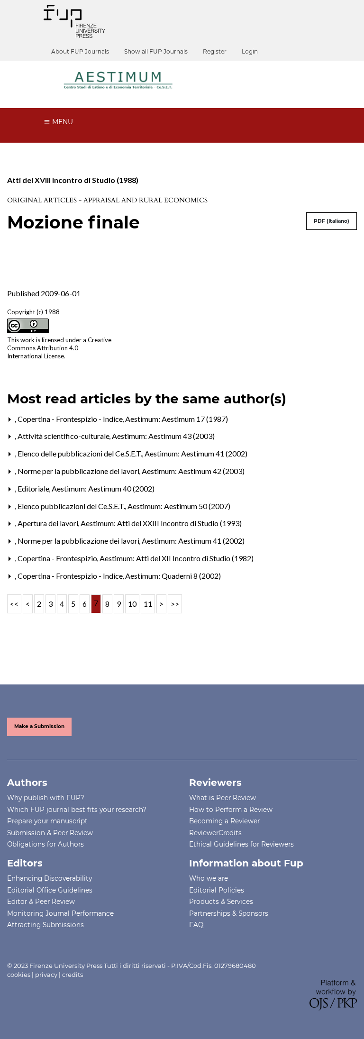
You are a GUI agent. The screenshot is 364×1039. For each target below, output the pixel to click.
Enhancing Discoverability (49, 878)
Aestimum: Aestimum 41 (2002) (196, 453)
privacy (46, 974)
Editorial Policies (216, 890)
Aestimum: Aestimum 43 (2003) (163, 435)
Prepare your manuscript (47, 821)
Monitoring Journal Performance (60, 913)
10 (132, 603)
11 (148, 603)
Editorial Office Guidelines (49, 890)
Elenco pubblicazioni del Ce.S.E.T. (72, 505)
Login (250, 51)
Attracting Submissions (45, 925)
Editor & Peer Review (41, 901)
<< (14, 603)
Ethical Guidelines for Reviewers (241, 844)
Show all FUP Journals (156, 51)
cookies (18, 974)
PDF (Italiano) (331, 221)
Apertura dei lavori (49, 523)
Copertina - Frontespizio (58, 558)
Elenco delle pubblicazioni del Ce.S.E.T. (81, 453)
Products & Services (221, 901)
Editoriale (34, 488)
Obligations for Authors (45, 844)
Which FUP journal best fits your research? (76, 809)
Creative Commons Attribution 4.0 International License (59, 348)
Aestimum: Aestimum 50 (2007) (178, 505)
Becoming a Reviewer (224, 821)
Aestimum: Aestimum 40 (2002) (103, 488)
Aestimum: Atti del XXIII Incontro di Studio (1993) (161, 523)
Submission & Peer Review (50, 833)
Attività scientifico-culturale (64, 435)
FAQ (196, 925)
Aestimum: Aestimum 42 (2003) (193, 470)
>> (175, 603)
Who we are (208, 878)
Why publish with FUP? (45, 798)
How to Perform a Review (231, 809)
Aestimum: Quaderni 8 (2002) (173, 575)
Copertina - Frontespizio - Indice (71, 418)
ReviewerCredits (215, 833)
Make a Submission (39, 726)
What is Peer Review (222, 798)
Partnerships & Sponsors (228, 913)
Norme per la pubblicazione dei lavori (79, 470)
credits (72, 974)
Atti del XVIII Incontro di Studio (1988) (72, 179)
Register (215, 51)
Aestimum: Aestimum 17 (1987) (176, 418)
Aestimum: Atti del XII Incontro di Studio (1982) (177, 558)
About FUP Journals (80, 51)
